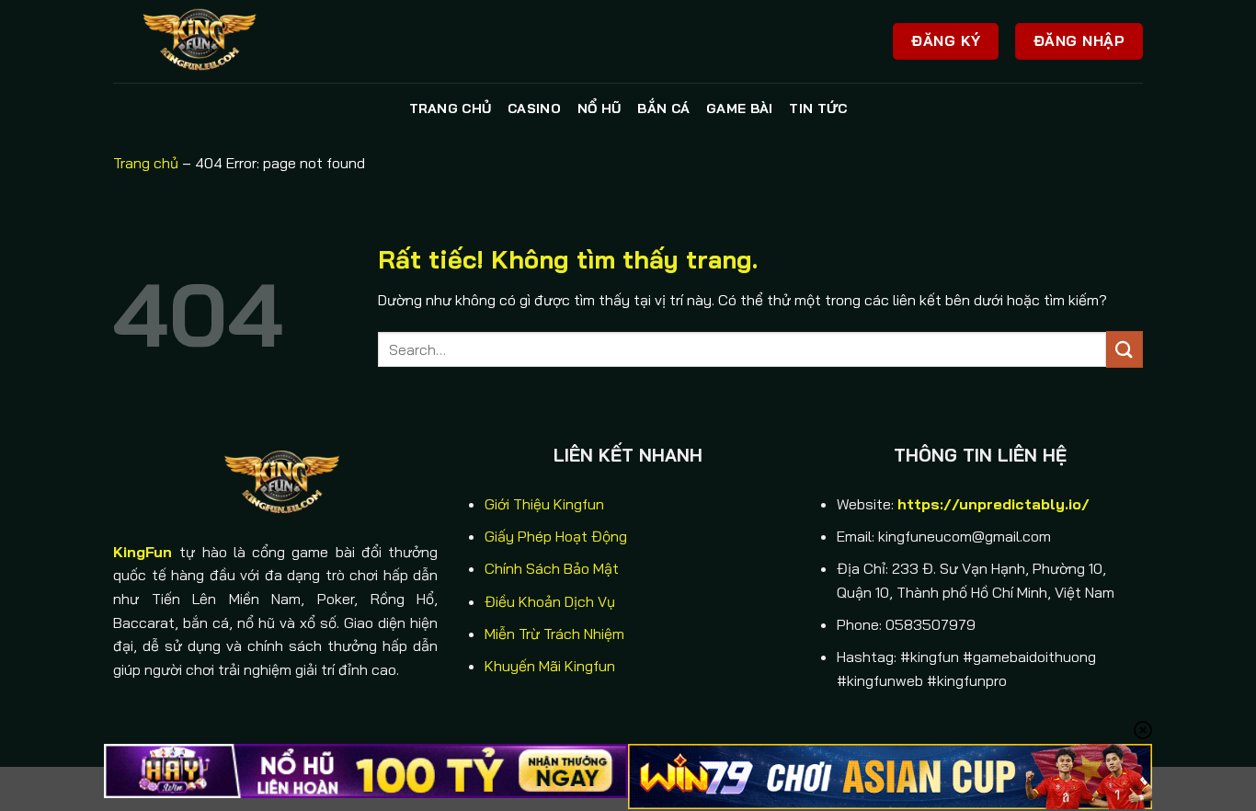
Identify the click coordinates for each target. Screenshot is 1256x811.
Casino (534, 108)
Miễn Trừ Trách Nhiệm (554, 633)
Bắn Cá (663, 108)
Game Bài (739, 108)
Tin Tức (818, 108)
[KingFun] (205, 41)
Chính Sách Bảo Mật (552, 568)
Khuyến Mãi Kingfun (550, 666)
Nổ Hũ (599, 108)
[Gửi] (1124, 349)
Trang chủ (450, 108)
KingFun (142, 552)
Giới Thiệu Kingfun (544, 504)
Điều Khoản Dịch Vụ (550, 601)
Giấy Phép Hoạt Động (556, 536)
